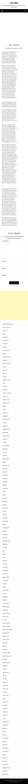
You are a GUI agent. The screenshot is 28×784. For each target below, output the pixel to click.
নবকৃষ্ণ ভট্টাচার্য (5, 518)
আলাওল (4, 383)
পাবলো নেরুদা (5, 564)
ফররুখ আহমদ (5, 537)
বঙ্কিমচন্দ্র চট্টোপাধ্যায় (6, 541)
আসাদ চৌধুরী (5, 386)
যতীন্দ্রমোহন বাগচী (6, 636)
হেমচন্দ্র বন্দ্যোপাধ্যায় (6, 767)
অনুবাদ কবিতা (5, 330)
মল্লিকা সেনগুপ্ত (5, 616)
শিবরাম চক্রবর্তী (5, 689)
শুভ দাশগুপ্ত (5, 692)
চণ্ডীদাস (4, 491)
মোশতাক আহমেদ (5, 712)
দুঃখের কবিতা (5, 452)
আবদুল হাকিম (5, 360)
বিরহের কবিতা (5, 481)
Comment (5, 241)
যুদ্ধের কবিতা (5, 583)
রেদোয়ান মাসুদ (5, 715)
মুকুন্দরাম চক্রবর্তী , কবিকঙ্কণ (7, 629)
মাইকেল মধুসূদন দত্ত (6, 623)
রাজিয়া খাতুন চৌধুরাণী (6, 652)
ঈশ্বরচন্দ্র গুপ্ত (5, 396)
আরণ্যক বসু (5, 373)
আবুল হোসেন (5, 370)
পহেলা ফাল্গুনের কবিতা (6, 465)
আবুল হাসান (5, 366)
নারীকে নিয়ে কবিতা (6, 458)
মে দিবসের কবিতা (5, 580)
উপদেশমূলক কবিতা (6, 435)
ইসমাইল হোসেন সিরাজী (7, 393)
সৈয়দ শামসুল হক (5, 751)
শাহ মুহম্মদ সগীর (5, 685)
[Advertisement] (14, 27)
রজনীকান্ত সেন (5, 642)
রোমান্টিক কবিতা (5, 596)
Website (4, 275)
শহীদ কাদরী (4, 679)
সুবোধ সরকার (5, 744)
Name (4, 261)
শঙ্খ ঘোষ (4, 675)
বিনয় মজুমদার (5, 547)
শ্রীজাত (4, 698)
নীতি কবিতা (4, 462)
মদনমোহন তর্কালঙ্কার (6, 613)
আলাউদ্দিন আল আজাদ (6, 380)
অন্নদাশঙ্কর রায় (5, 340)
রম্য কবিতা (4, 587)
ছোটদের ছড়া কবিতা (6, 445)
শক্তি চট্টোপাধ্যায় (6, 672)
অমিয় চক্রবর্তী (5, 343)
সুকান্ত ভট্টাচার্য (5, 725)
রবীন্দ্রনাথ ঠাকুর (5, 649)
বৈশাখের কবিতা (5, 567)
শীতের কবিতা (5, 600)
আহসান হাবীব (5, 389)
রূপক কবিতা (5, 593)
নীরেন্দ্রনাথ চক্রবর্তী (6, 527)
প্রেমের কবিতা (5, 472)
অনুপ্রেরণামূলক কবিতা (6, 429)
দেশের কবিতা (5, 455)
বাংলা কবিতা (14, 3)
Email (4, 268)
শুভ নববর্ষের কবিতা (6, 603)
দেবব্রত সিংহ (5, 514)
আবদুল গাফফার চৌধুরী (6, 357)
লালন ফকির (5, 669)
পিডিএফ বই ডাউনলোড (6, 327)
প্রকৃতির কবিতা (5, 468)
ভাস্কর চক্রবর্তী (5, 610)
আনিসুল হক (5, 353)
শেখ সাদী (4, 718)
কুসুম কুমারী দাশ (5, 416)
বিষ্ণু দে (4, 550)
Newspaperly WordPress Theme (16, 781)
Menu (25, 10)
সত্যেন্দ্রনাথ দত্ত (5, 702)
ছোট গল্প (4, 557)
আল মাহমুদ (4, 376)
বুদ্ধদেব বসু (4, 554)
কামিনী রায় (4, 406)
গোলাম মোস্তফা (5, 488)
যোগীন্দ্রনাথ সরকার (6, 639)
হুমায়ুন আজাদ (5, 758)
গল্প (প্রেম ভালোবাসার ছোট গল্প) (8, 324)
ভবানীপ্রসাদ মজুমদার (6, 606)
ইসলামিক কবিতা (5, 432)
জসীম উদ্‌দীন (5, 501)
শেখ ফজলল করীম (6, 695)
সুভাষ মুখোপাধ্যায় (6, 748)
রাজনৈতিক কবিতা (5, 590)
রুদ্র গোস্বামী (5, 659)
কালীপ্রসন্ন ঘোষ (5, 412)
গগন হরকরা (5, 422)
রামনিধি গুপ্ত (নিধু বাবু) (6, 656)
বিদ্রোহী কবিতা (5, 478)
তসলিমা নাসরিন (5, 508)
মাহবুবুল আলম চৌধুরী (6, 626)
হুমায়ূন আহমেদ (5, 764)
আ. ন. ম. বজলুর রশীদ (6, 350)
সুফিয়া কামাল (5, 741)
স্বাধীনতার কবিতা (5, 774)
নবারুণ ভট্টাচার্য (5, 521)
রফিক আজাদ (5, 646)
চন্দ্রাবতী (4, 495)
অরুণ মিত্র (4, 347)
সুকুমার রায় (4, 731)
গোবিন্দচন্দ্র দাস (5, 426)
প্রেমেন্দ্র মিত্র (5, 534)
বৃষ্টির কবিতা (4, 485)
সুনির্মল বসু (4, 735)
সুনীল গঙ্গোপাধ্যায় (6, 738)
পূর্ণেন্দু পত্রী (4, 531)
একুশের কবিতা (5, 439)
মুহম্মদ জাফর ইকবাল (6, 633)
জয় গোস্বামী (5, 498)
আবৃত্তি (4, 334)
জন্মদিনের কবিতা (5, 449)
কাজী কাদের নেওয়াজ (6, 399)
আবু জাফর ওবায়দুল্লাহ (6, 363)
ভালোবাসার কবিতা (6, 570)
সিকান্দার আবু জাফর (6, 721)
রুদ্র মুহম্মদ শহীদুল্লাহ (6, 662)
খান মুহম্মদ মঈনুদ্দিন (6, 419)
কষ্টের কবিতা (5, 442)
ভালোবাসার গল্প (5, 708)
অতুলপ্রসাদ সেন (5, 337)
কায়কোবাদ (4, 409)
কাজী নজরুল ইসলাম (6, 403)
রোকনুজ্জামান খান (5, 666)
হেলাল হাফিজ (5, 771)
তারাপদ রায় (4, 511)
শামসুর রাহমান (5, 682)
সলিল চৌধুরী (5, 705)
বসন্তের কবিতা (5, 475)
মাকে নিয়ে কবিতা (5, 573)
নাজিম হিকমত (5, 560)
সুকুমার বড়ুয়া (5, 728)
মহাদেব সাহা (5, 620)
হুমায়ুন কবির (5, 761)
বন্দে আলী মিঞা (5, 544)
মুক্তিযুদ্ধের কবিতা (6, 577)
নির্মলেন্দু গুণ (5, 524)
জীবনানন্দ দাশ (5, 505)
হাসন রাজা (4, 754)
